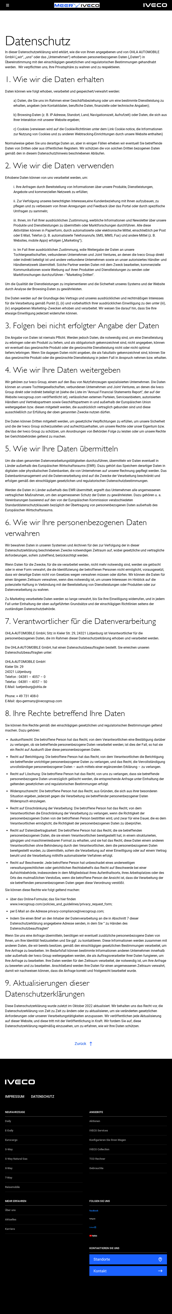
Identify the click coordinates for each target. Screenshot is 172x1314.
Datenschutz (42, 1097)
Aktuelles (10, 1219)
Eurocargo (11, 1139)
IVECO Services (98, 1130)
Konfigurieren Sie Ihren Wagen (107, 1139)
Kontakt (100, 1271)
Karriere (10, 1228)
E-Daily (9, 1130)
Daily (8, 1121)
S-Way (9, 1149)
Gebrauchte (96, 1168)
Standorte (102, 1259)
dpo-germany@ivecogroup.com (39, 701)
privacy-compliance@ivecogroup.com (75, 911)
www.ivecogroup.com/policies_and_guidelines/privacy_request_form (61, 904)
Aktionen (94, 1121)
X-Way (8, 1168)
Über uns (10, 1210)
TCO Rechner (97, 1158)
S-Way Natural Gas (16, 1158)
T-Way (8, 1177)
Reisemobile (12, 1187)
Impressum (14, 1097)
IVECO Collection (99, 1149)
